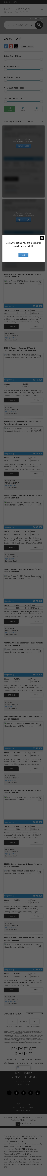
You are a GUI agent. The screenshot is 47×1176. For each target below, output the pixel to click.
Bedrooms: (12, 66)
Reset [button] (23, 109)
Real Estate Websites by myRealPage (23, 1120)
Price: (13, 56)
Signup (7, 2)
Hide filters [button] (37, 109)
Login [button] (27, 46)
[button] (9, 1092)
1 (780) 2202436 (10, 190)
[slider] (5, 59)
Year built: (14, 88)
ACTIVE (32, 18)
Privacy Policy (37, 1117)
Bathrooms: (12, 77)
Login (15, 2)
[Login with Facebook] (6, 48)
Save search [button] (9, 109)
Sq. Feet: (13, 98)
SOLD (41, 18)
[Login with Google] (11, 48)
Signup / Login (23, 146)
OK (23, 255)
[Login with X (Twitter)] (16, 48)
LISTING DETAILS (11, 179)
